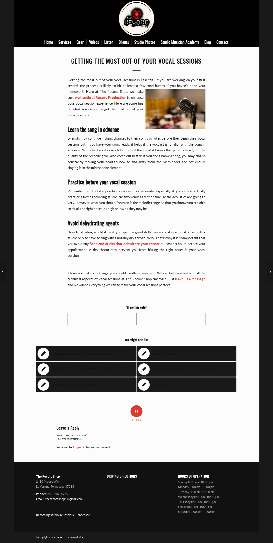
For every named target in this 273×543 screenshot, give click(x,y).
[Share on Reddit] (188, 319)
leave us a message (190, 279)
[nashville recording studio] (136, 18)
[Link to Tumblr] (234, 19)
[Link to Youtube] (228, 19)
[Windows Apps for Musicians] (3, 272)
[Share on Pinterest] (154, 319)
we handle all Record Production (100, 97)
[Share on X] (119, 319)
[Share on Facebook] (85, 319)
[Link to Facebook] (216, 19)
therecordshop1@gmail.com (64, 499)
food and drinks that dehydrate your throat (125, 244)
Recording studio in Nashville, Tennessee (63, 515)
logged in (79, 447)
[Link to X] (222, 19)
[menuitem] (49, 42)
